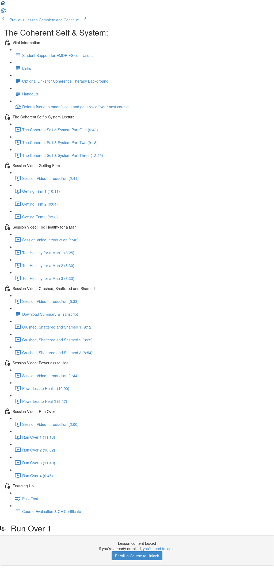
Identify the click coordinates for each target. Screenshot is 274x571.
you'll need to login (158, 548)
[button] (3, 4)
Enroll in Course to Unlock (137, 555)
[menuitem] (3, 12)
